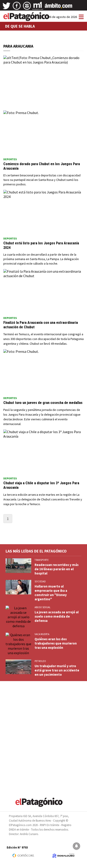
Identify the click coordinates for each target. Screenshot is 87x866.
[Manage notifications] (76, 846)
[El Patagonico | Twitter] (6, 7)
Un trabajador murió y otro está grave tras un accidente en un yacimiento (57, 670)
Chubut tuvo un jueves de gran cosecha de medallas (43, 403)
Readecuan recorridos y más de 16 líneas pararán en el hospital (57, 569)
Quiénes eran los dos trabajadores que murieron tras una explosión (56, 643)
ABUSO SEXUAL (42, 607)
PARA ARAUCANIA (18, 46)
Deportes (10, 159)
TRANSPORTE (42, 559)
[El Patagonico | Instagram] (27, 7)
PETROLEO (40, 661)
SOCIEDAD (40, 581)
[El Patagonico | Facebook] (17, 7)
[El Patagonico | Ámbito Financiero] (58, 7)
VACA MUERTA (42, 634)
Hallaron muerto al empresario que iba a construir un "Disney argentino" (51, 592)
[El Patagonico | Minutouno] (37, 7)
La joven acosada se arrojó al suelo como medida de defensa (57, 616)
